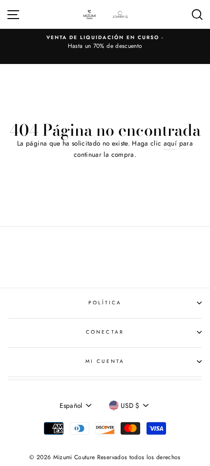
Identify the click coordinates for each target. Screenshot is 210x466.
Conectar (105, 332)
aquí (170, 143)
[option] (105, 42)
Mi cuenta (105, 361)
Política (105, 302)
